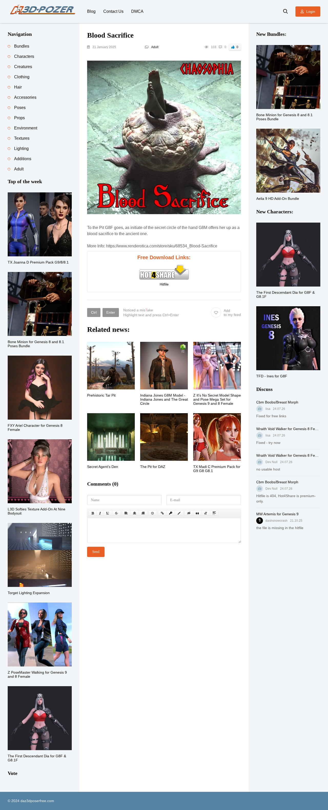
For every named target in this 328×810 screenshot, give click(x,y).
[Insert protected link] (170, 513)
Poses (20, 107)
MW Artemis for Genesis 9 (277, 514)
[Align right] (143, 513)
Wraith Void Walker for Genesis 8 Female (288, 429)
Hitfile (164, 284)
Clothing (21, 77)
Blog (91, 11)
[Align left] (126, 513)
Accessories (25, 97)
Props (19, 118)
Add (232, 313)
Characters (24, 56)
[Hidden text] (188, 513)
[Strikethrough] (116, 513)
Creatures (23, 66)
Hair (18, 87)
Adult (154, 47)
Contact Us (113, 11)
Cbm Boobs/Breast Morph (277, 402)
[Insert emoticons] (152, 513)
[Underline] (108, 513)
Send (95, 552)
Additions (22, 159)
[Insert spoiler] (214, 513)
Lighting (21, 148)
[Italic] (100, 513)
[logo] (43, 11)
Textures (21, 138)
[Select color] (179, 513)
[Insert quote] (197, 513)
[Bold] (93, 513)
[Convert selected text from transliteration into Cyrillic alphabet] (205, 513)
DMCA (137, 11)
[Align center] (134, 513)
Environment (25, 128)
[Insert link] (162, 513)
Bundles (21, 46)
